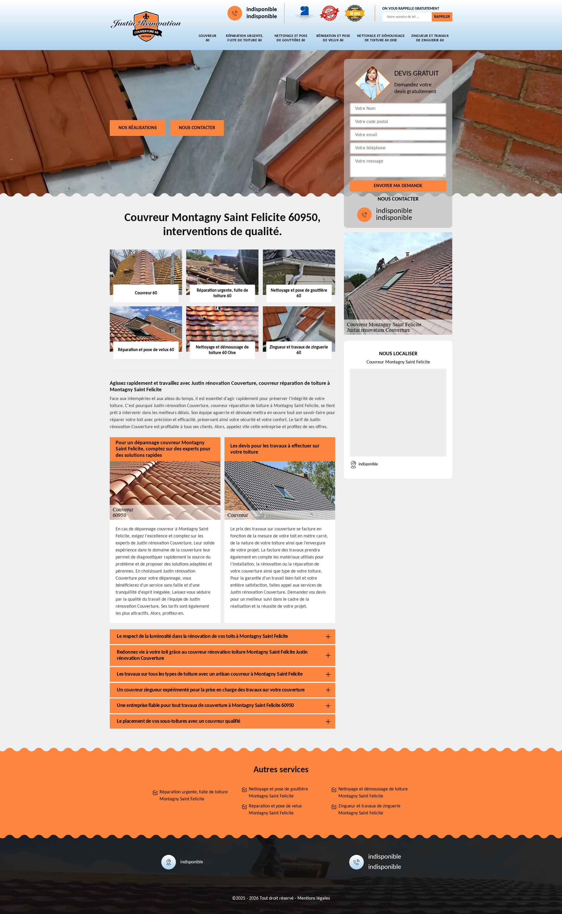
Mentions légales (313, 898)
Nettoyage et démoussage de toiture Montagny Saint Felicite (373, 793)
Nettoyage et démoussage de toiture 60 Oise (381, 38)
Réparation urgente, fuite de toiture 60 (244, 38)
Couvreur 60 (208, 38)
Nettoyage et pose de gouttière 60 (291, 38)
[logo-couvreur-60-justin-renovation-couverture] (146, 27)
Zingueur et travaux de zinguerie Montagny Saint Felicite (369, 810)
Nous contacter (197, 128)
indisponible (261, 10)
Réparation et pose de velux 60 (333, 38)
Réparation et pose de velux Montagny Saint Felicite (275, 810)
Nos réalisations (138, 128)
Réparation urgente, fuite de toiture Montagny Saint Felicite (194, 796)
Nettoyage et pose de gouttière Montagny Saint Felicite (278, 793)
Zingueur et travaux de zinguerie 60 (430, 38)
